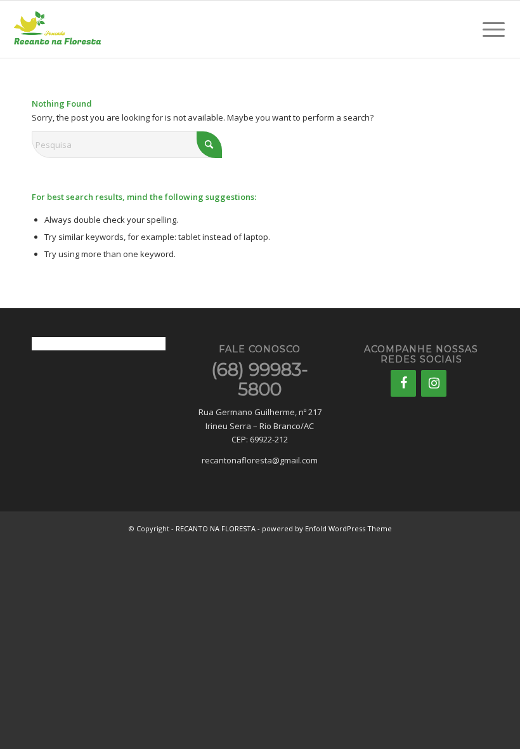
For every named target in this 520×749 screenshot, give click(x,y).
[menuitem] (494, 29)
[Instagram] (433, 383)
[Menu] (494, 29)
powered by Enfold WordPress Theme (327, 528)
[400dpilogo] (57, 29)
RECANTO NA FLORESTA (216, 528)
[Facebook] (403, 383)
